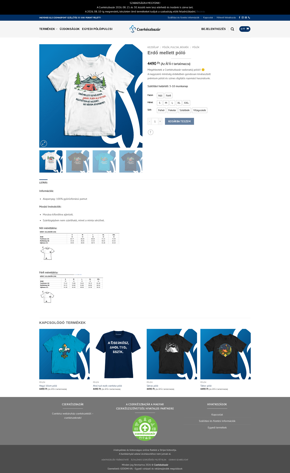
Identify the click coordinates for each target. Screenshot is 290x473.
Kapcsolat (208, 17)
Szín (149, 110)
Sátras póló (152, 385)
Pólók (196, 47)
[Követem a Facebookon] (239, 17)
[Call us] (249, 17)
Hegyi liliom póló (48, 385)
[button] (213, 29)
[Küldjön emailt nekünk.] (246, 17)
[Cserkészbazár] (145, 29)
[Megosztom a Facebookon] (150, 132)
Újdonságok (70, 29)
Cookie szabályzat (178, 459)
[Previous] (45, 96)
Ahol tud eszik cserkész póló (107, 385)
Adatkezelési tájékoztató (115, 459)
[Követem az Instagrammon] (243, 17)
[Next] (136, 96)
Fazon (150, 95)
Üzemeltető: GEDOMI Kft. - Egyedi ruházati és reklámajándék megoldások (145, 468)
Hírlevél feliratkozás (226, 17)
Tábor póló (206, 385)
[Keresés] (232, 29)
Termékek (47, 29)
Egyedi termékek (217, 427)
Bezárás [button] (200, 11)
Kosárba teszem (179, 121)
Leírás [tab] (43, 182)
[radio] (160, 95)
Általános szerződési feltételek (148, 459)
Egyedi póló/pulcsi (97, 29)
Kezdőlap (153, 47)
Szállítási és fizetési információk (183, 17)
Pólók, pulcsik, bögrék (175, 47)
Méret (150, 102)
